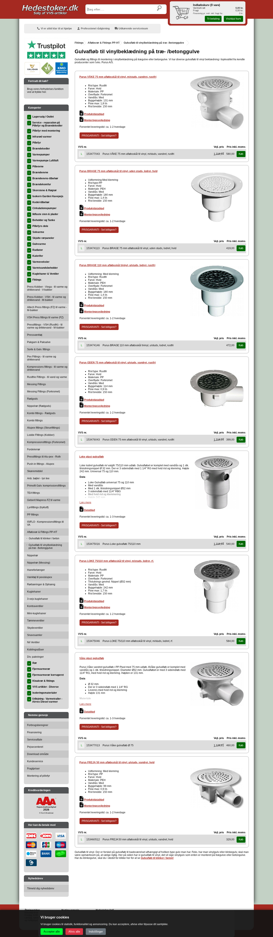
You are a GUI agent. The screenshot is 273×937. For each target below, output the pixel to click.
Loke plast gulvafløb (91, 456)
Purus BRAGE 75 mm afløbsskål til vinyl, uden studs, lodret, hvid (118, 171)
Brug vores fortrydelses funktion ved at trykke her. (45, 90)
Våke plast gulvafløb (91, 658)
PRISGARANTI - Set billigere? (99, 135)
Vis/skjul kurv (233, 18)
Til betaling (213, 18)
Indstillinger (96, 931)
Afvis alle (74, 931)
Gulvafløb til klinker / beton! (157, 858)
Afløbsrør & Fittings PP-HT (104, 42)
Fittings (79, 42)
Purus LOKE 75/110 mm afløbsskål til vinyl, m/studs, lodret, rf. (116, 561)
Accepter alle (52, 931)
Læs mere (85, 502)
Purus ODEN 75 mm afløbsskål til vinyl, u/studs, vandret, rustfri (117, 362)
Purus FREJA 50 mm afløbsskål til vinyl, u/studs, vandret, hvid (116, 762)
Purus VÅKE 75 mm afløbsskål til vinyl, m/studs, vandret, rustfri (117, 76)
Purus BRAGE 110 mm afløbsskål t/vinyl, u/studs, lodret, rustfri (117, 265)
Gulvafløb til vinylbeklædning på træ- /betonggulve (154, 42)
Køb (241, 153)
